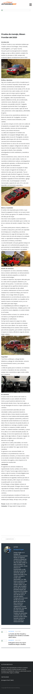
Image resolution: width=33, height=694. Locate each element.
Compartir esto (9, 539)
